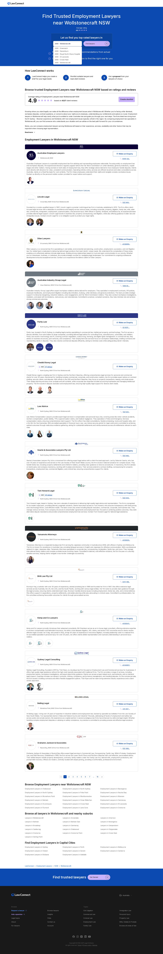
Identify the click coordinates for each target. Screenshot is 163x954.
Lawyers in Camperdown (109, 825)
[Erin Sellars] (39, 433)
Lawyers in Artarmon (108, 818)
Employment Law (89, 922)
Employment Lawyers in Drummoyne (38, 804)
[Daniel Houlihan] (30, 347)
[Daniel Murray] (30, 305)
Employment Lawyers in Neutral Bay (113, 792)
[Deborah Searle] (30, 475)
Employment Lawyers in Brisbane (37, 855)
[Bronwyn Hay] (30, 601)
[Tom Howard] (30, 518)
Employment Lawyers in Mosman (112, 796)
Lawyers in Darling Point (33, 837)
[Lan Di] (30, 264)
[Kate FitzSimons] (39, 687)
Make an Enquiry (126, 154)
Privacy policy (87, 945)
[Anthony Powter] (39, 305)
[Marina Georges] (30, 643)
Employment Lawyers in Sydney (36, 847)
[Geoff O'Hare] (49, 433)
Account (50, 926)
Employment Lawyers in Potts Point (75, 792)
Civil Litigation (88, 910)
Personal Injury (124, 914)
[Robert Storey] (39, 390)
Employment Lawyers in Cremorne (112, 808)
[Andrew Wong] (30, 222)
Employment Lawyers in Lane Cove (75, 808)
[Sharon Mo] (39, 222)
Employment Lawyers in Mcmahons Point (40, 796)
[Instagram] (77, 936)
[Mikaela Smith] (49, 643)
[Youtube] (89, 936)
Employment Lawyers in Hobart (36, 851)
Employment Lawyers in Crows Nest (76, 804)
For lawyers (15, 926)
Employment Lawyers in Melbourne (113, 847)
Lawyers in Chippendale (108, 829)
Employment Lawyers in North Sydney (76, 789)
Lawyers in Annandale (71, 818)
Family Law (87, 926)
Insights (50, 914)
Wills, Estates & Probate (127, 922)
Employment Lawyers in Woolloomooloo (77, 796)
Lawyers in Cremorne (32, 833)
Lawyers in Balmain (32, 822)
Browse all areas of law (127, 926)
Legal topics (15, 918)
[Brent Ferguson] (49, 305)
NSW (56, 866)
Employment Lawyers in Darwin (74, 851)
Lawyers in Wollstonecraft (34, 818)
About (13, 922)
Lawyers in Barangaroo (108, 822)
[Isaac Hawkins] (30, 180)
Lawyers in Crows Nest (108, 833)
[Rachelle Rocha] (49, 390)
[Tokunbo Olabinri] (39, 347)
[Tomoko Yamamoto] (30, 560)
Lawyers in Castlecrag (33, 829)
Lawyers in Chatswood (71, 829)
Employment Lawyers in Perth (73, 847)
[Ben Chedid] (30, 390)
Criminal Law (88, 918)
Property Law (124, 918)
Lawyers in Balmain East (71, 822)
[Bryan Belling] (30, 726)
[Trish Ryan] (30, 687)
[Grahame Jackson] (30, 766)
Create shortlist (126, 99)
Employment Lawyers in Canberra (112, 851)
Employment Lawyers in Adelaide (74, 855)
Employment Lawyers (44, 866)
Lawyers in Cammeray (71, 825)
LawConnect (29, 866)
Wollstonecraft (66, 866)
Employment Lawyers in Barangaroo (113, 789)
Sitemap (94, 945)
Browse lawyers (53, 910)
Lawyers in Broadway (32, 825)
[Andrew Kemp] (39, 643)
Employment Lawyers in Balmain (36, 800)
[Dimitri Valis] (30, 433)
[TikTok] (81, 936)
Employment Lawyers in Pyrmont (37, 808)
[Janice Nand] (49, 347)
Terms (79, 945)
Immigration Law (125, 910)
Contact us (51, 922)
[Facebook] (73, 936)
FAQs (49, 918)
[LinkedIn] (85, 936)
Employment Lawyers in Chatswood (38, 789)
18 (97, 777)
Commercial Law (89, 914)
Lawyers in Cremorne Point (72, 833)
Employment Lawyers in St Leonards (113, 804)
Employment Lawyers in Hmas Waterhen (77, 800)
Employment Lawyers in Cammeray (113, 800)
